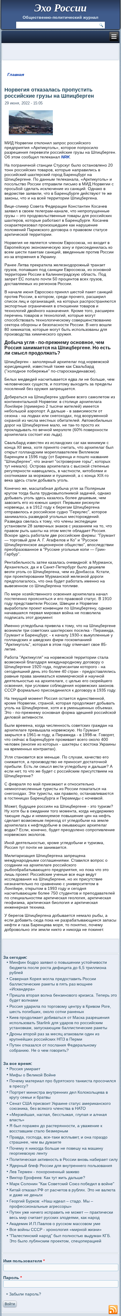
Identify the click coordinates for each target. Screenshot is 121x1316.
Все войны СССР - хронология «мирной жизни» (55, 1229)
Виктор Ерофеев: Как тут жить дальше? (47, 1177)
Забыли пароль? (25, 1294)
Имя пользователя (24, 1261)
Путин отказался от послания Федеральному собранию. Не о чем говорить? (52, 1048)
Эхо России (60, 7)
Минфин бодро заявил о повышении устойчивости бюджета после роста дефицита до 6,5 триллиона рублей (58, 967)
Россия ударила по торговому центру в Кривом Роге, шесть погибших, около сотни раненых (60, 1009)
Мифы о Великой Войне (32, 1075)
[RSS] (113, 1310)
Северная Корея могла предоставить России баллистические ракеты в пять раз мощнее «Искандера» (52, 983)
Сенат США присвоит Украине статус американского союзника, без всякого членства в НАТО (60, 1106)
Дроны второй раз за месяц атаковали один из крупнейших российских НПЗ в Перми (54, 1036)
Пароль (12, 1277)
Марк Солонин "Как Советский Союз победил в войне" (61, 1183)
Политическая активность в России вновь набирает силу (63, 1159)
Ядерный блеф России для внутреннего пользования (60, 1165)
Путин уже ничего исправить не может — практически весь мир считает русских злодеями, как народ (61, 1215)
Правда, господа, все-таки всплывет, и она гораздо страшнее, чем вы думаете (58, 1140)
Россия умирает (24, 1068)
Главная (15, 74)
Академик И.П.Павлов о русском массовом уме (54, 1223)
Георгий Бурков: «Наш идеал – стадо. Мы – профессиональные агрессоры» (51, 1204)
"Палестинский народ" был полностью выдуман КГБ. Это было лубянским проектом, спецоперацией (60, 1238)
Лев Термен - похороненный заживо (44, 1171)
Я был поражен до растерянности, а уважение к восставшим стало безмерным (55, 1128)
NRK (65, 157)
